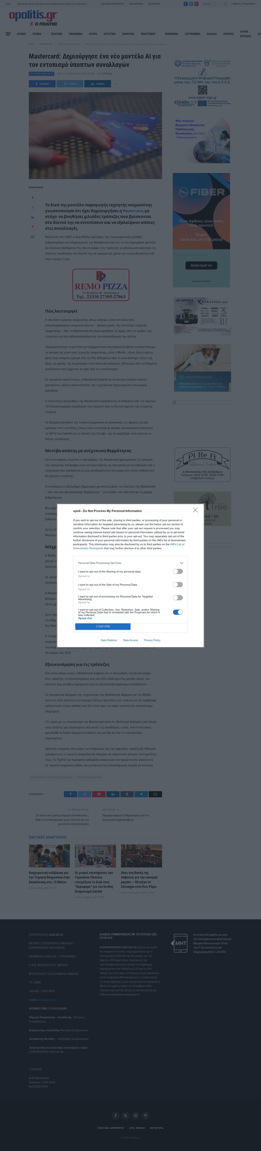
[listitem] (130, 563)
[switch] (178, 571)
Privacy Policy (152, 640)
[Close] (196, 511)
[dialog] (130, 575)
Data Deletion (109, 640)
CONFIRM (103, 626)
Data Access (130, 640)
